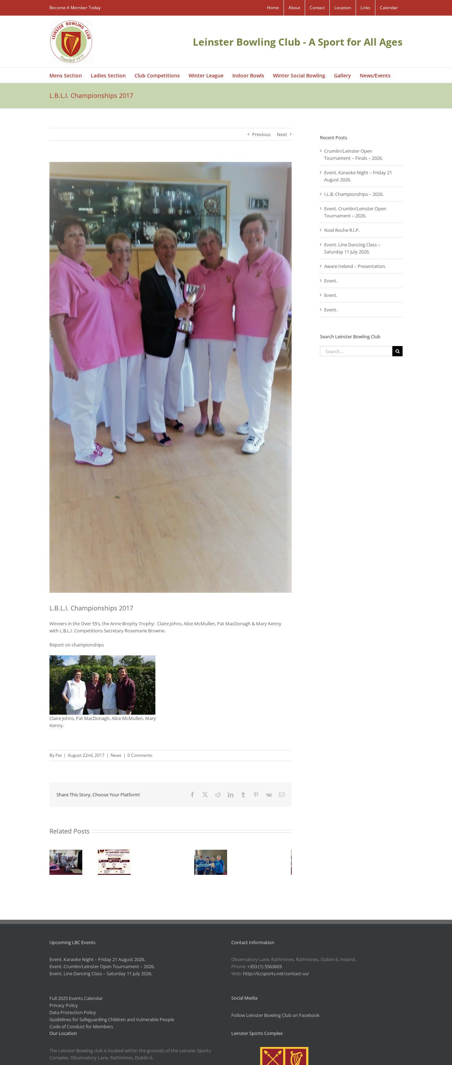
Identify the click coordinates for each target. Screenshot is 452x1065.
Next (282, 134)
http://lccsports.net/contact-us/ (276, 973)
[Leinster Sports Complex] (284, 1050)
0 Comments (140, 755)
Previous (261, 134)
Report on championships (76, 645)
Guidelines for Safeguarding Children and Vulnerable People (111, 1019)
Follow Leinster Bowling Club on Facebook (275, 1015)
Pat (58, 755)
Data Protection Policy (72, 1012)
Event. (330, 280)
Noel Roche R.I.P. (341, 230)
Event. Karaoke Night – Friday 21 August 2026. (97, 959)
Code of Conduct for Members (81, 1026)
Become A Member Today (75, 8)
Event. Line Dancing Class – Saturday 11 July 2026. (100, 973)
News (116, 755)
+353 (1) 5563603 (264, 966)
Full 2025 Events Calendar (76, 998)
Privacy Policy (63, 1005)
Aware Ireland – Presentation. (355, 266)
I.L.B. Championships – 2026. (353, 194)
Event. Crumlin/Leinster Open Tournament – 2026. (102, 966)
